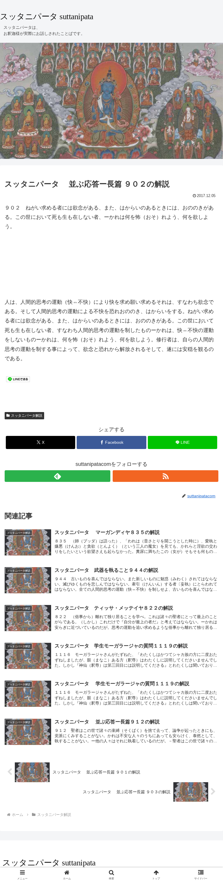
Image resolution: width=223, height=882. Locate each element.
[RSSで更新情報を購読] (165, 476)
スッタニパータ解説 (26, 416)
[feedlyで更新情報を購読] (57, 476)
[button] (206, 783)
